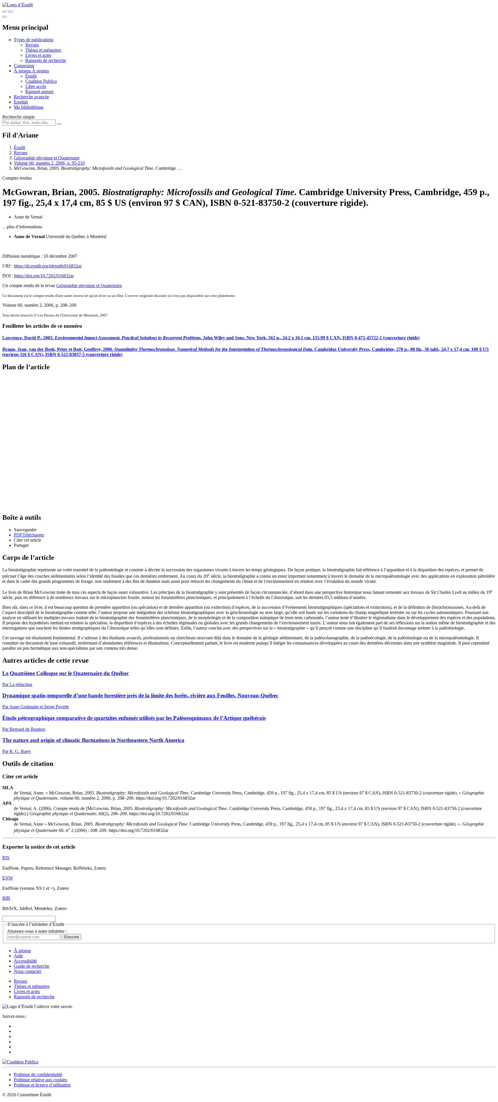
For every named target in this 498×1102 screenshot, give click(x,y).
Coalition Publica (41, 81)
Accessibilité (25, 960)
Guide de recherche (31, 966)
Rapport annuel (39, 91)
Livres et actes (38, 55)
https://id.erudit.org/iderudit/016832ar (48, 265)
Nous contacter (27, 971)
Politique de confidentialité (38, 1074)
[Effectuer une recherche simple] (4, 11)
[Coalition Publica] (20, 1061)
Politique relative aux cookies (40, 1079)
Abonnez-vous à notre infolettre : (37, 931)
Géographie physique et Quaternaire (47, 157)
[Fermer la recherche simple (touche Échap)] (10, 11)
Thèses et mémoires (43, 50)
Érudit (31, 76)
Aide (18, 955)
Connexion (24, 65)
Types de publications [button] (33, 39)
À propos (40, 70)
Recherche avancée (31, 96)
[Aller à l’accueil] (17, 4)
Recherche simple (18, 116)
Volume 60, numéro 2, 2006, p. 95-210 (49, 163)
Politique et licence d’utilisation (42, 1084)
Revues (32, 44)
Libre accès (35, 86)
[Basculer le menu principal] (4, 17)
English (21, 101)
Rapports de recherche (45, 60)
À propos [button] (23, 70)
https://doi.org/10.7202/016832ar (44, 275)
